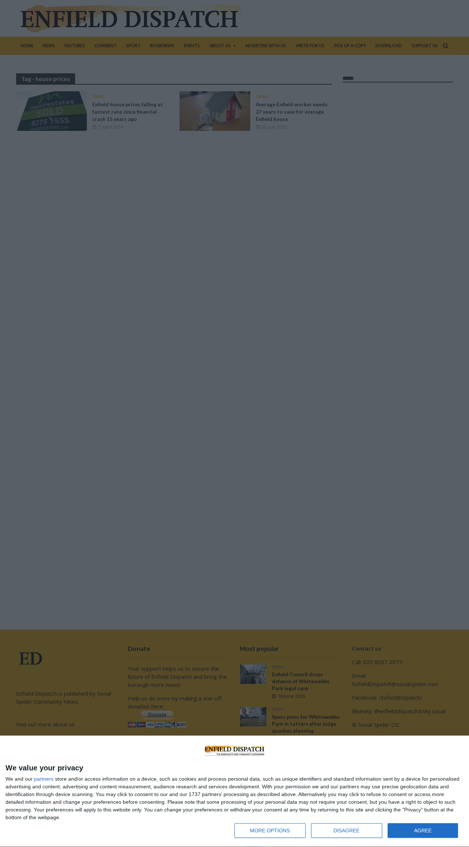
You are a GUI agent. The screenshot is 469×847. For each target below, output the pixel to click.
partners (43, 778)
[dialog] (234, 791)
